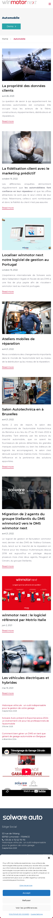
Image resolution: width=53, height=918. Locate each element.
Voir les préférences (26, 908)
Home (5, 39)
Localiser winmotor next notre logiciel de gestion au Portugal (25, 259)
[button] (49, 858)
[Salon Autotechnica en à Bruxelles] (26, 390)
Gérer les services (25, 885)
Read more (8, 121)
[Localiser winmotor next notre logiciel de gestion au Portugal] (26, 233)
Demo (10, 26)
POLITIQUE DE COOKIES (19, 914)
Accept (26, 893)
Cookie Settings (37, 914)
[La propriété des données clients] (26, 64)
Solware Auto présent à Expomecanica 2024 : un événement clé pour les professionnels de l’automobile (25, 721)
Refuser (26, 900)
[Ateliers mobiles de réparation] (26, 317)
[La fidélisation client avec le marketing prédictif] (26, 147)
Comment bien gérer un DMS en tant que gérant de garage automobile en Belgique (24, 735)
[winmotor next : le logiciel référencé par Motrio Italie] (26, 593)
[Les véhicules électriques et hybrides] (26, 656)
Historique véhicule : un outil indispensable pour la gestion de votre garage (24, 706)
